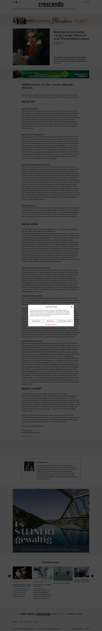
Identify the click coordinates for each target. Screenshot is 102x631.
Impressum (54, 324)
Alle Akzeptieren (36, 321)
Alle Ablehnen (50, 321)
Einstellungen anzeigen (64, 321)
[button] (71, 307)
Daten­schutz (48, 324)
